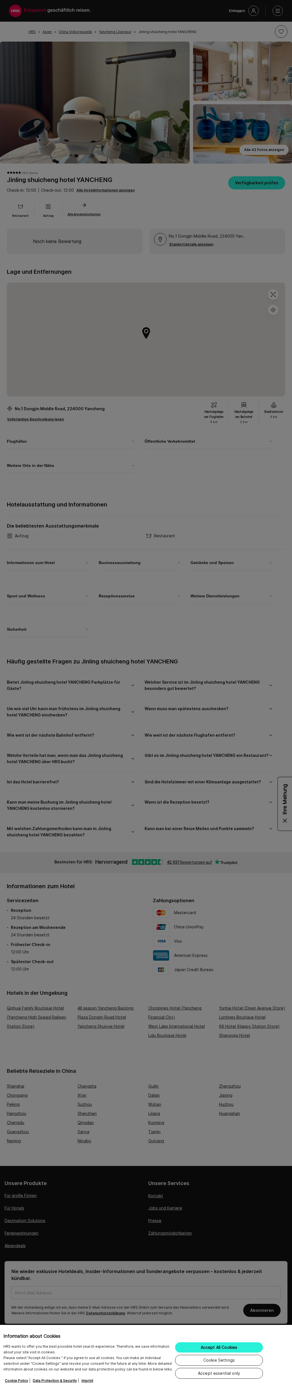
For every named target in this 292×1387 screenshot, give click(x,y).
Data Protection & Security (55, 1380)
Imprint (87, 1380)
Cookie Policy (16, 1380)
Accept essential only (219, 1373)
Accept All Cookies (219, 1347)
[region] (146, 1356)
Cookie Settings (219, 1360)
